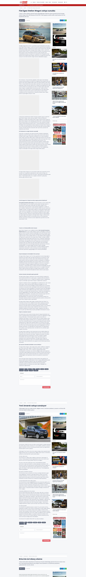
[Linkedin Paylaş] (60, 20)
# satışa (46, 369)
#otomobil (21, 369)
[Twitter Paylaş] (64, 20)
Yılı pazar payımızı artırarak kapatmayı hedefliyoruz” (38, 5)
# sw (34, 369)
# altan (42, 369)
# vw (26, 522)
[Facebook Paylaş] (62, 20)
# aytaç (38, 369)
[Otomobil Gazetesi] (23, 2)
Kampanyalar (60, 2)
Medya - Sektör (48, 2)
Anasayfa (20, 7)
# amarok (30, 522)
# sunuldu (21, 370)
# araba (31, 370)
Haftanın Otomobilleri (40, 2)
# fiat (26, 369)
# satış (39, 522)
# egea (30, 369)
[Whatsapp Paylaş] (66, 20)
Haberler (34, 2)
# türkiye (26, 370)
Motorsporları (54, 2)
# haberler (35, 370)
